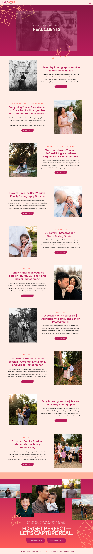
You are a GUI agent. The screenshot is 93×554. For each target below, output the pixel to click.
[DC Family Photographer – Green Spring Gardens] (23, 241)
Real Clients (28, 103)
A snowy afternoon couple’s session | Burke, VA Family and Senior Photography (27, 276)
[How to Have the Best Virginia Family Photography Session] (68, 201)
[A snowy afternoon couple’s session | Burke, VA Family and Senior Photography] (68, 282)
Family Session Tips (17, 103)
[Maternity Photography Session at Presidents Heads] (23, 75)
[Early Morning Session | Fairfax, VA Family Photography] (23, 409)
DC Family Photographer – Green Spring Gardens (60, 234)
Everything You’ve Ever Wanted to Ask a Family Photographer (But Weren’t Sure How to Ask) (27, 110)
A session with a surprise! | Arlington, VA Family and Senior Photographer (60, 319)
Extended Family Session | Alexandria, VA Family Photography (27, 444)
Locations (56, 64)
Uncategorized (38, 103)
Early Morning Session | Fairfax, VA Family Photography (61, 403)
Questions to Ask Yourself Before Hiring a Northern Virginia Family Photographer (60, 153)
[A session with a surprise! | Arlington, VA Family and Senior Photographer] (23, 325)
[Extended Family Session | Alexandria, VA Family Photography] (68, 451)
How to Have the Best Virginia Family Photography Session (27, 194)
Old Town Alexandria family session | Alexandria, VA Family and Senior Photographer (27, 361)
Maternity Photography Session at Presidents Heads (60, 69)
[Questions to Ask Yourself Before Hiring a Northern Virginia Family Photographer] (23, 160)
